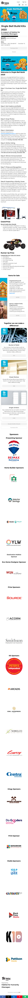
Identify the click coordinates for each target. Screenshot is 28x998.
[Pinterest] (19, 996)
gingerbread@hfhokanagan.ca (8, 133)
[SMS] (25, 996)
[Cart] (19, 5)
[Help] (22, 4)
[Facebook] (3, 996)
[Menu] (26, 4)
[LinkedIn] (14, 996)
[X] (8, 996)
